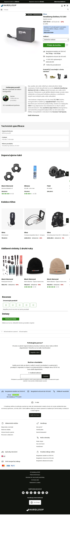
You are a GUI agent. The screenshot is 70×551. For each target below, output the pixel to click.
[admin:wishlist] (67, 45)
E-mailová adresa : (35, 373)
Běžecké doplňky (23, 331)
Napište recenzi (47, 19)
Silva (45, 14)
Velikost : (46, 36)
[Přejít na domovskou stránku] (2, 331)
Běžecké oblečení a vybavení (11, 331)
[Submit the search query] (68, 9)
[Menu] (1, 9)
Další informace (48, 32)
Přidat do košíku (54, 45)
